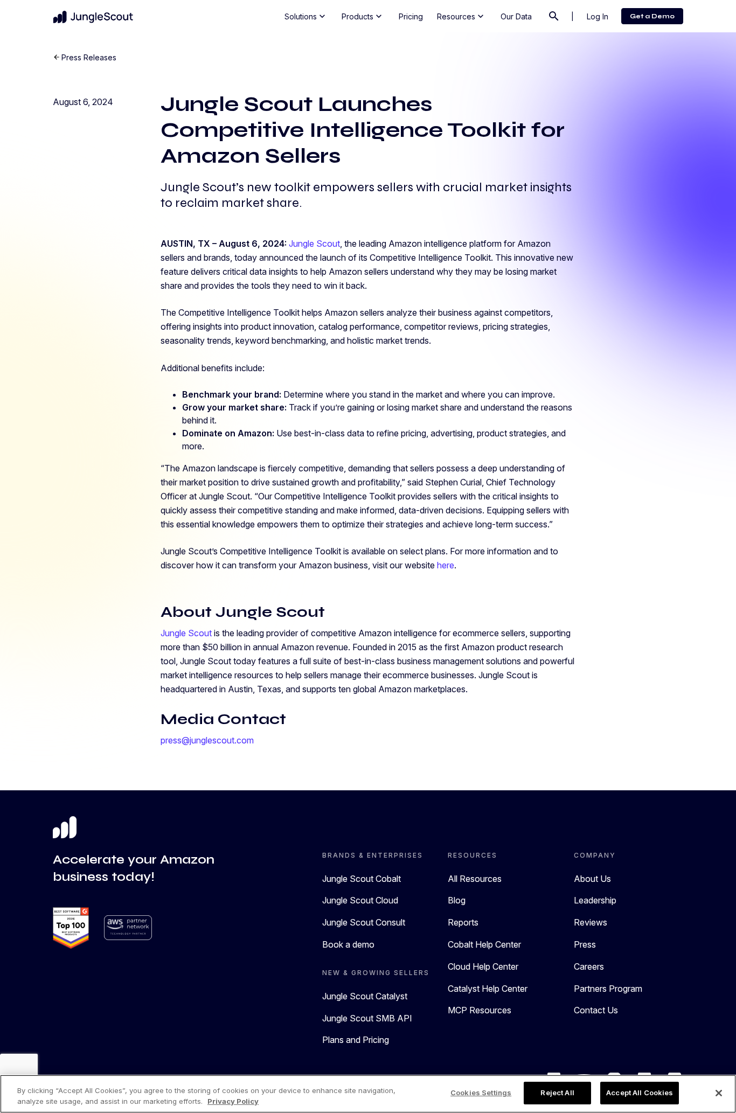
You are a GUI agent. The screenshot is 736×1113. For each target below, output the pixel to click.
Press (585, 944)
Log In (597, 16)
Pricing (411, 16)
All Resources (475, 878)
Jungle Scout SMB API (367, 1018)
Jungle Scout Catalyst (364, 996)
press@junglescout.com (207, 740)
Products (363, 16)
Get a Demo (652, 16)
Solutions (306, 16)
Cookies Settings (480, 1092)
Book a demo (348, 944)
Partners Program (608, 988)
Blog (457, 900)
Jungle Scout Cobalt (361, 878)
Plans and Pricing (355, 1039)
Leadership (595, 900)
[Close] (719, 1093)
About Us (592, 878)
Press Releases (88, 57)
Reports (463, 922)
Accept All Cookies (639, 1092)
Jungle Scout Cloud (360, 900)
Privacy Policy (233, 1101)
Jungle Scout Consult (363, 922)
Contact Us (596, 1010)
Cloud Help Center (483, 966)
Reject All (557, 1092)
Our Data (516, 16)
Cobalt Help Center (484, 944)
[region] (368, 1094)
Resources (461, 16)
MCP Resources (479, 1010)
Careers (589, 966)
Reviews (590, 922)
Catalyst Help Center (487, 988)
